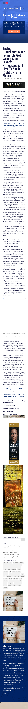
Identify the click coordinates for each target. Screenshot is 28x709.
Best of (20, 564)
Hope (22, 574)
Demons (19, 569)
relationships (11, 580)
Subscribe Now (14, 31)
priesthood (15, 578)
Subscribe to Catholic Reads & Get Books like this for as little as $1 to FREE (14, 125)
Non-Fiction (19, 78)
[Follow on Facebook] (4, 3)
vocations (5, 587)
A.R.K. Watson (15, 562)
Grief (19, 574)
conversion (11, 567)
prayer (10, 578)
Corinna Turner (17, 567)
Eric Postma (6, 78)
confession (5, 567)
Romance (5, 583)
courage (5, 569)
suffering (5, 585)
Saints (20, 583)
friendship (11, 574)
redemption (5, 580)
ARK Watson (15, 564)
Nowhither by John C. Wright (10, 552)
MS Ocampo (5, 578)
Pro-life (20, 578)
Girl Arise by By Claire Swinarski (11, 554)
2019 (11, 562)
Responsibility (18, 580)
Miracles (22, 576)
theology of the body (12, 585)
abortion (21, 562)
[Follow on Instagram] (7, 3)
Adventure (5, 564)
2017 (4, 562)
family (13, 571)
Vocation (19, 585)
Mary (19, 576)
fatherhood (18, 571)
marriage (14, 576)
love (4, 576)
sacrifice (15, 583)
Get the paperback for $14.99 (14, 389)
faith (10, 571)
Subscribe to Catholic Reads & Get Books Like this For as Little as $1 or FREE (14, 396)
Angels (10, 564)
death (9, 569)
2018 (7, 562)
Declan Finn (13, 569)
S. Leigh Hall (10, 583)
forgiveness (5, 574)
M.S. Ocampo (8, 576)
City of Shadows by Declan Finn (11, 557)
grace (15, 574)
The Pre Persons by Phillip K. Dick (12, 550)
